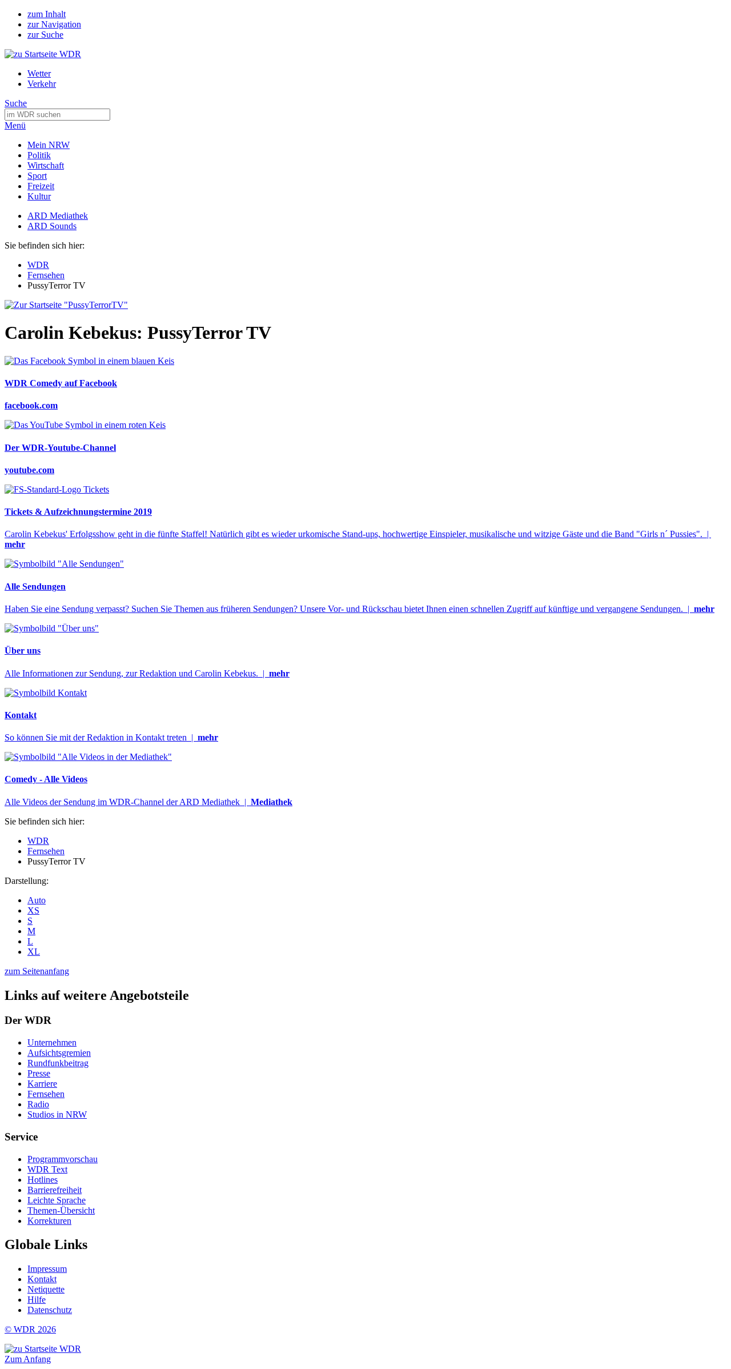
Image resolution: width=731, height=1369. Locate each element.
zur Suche (45, 34)
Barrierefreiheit (54, 1190)
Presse (38, 1073)
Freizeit (40, 186)
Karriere (42, 1083)
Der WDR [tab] (28, 1020)
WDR (38, 265)
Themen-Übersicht (61, 1210)
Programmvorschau (62, 1159)
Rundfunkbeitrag (58, 1063)
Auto (36, 900)
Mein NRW (48, 145)
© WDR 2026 (30, 1329)
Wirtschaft (45, 165)
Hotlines (42, 1179)
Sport (37, 176)
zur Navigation (54, 24)
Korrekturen (49, 1221)
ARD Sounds (52, 226)
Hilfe (36, 1299)
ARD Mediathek (57, 216)
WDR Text (47, 1169)
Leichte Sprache (56, 1200)
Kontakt (42, 1279)
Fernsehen (46, 275)
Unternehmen (52, 1042)
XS (33, 910)
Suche (16, 103)
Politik (39, 155)
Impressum (47, 1269)
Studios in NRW (57, 1114)
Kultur (39, 196)
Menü (15, 125)
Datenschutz (49, 1310)
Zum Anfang (28, 1359)
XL (33, 951)
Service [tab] (21, 1137)
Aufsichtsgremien (59, 1053)
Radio (38, 1104)
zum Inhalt (46, 14)
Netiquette (46, 1289)
